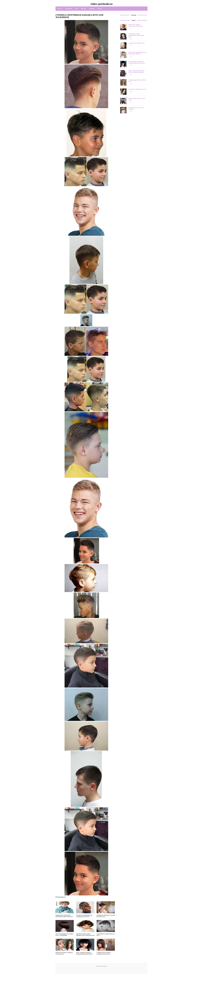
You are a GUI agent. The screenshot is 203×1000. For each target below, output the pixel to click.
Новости (59, 8)
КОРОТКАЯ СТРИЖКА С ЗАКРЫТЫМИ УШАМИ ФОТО (135, 25)
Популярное (68, 8)
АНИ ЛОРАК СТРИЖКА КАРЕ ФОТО (137, 89)
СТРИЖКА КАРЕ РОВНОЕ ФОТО (136, 43)
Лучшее (100, 8)
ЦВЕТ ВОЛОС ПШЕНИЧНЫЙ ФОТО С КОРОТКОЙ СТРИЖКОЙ (137, 53)
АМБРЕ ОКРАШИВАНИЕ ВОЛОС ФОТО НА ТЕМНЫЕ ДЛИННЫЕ (136, 71)
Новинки (83, 8)
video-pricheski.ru (101, 3)
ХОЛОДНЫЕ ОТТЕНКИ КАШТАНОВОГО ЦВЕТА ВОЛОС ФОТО (136, 35)
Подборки (92, 8)
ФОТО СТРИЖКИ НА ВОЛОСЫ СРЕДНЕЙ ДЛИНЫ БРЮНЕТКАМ (136, 62)
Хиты (76, 8)
